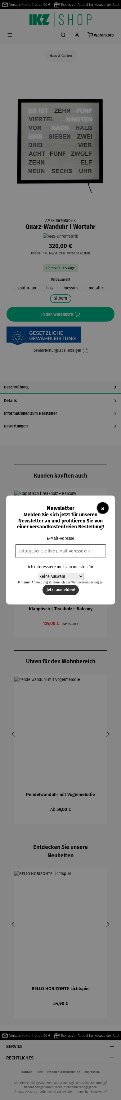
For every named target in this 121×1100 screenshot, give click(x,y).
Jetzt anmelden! (61, 590)
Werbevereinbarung (85, 582)
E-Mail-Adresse (60, 538)
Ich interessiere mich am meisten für (60, 567)
